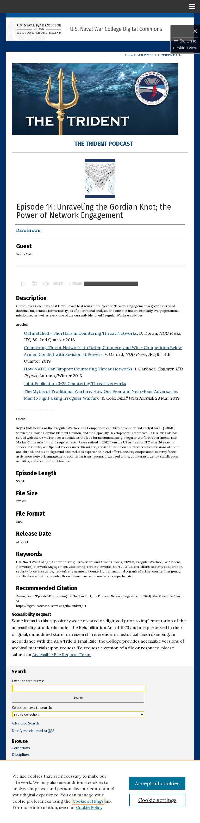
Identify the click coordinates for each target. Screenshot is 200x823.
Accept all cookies (157, 783)
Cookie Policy (89, 807)
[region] (100, 791)
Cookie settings (88, 801)
